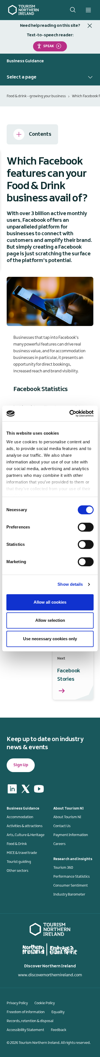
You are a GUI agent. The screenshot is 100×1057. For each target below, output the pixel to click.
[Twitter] (25, 788)
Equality (57, 1012)
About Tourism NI (67, 817)
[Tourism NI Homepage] (23, 10)
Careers (59, 844)
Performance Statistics (71, 877)
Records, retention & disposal (30, 1021)
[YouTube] (38, 788)
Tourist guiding (19, 862)
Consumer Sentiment (70, 885)
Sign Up (20, 765)
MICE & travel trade (22, 853)
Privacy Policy (17, 1003)
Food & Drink (17, 844)
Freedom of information (26, 1012)
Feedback (58, 1030)
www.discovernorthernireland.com (50, 975)
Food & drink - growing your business (36, 96)
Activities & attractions (24, 826)
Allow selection (50, 620)
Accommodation (20, 817)
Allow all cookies (50, 602)
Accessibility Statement (25, 1030)
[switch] (86, 527)
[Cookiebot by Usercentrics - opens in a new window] (71, 413)
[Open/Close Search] (72, 9)
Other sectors (17, 871)
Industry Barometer (69, 894)
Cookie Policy (44, 1003)
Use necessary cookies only (50, 638)
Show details (70, 584)
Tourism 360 (63, 868)
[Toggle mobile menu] (88, 10)
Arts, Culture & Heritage (25, 835)
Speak (48, 46)
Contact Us (62, 826)
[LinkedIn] (12, 788)
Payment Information (70, 835)
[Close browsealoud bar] (89, 25)
